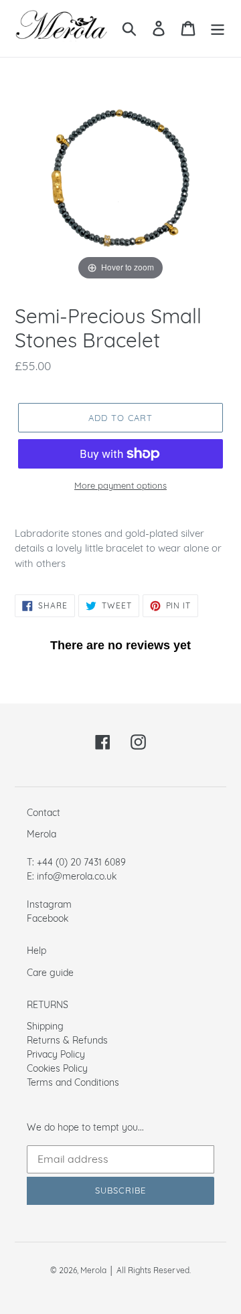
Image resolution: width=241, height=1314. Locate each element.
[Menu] (217, 29)
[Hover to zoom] (120, 177)
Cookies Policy (57, 1068)
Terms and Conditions (73, 1082)
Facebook (47, 918)
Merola (93, 1270)
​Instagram (49, 904)
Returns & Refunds (67, 1040)
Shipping (45, 1026)
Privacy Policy (56, 1054)
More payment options (120, 485)
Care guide (50, 972)
